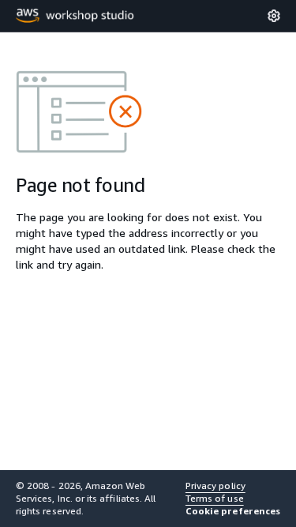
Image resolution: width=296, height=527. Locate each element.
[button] (232, 511)
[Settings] (274, 16)
